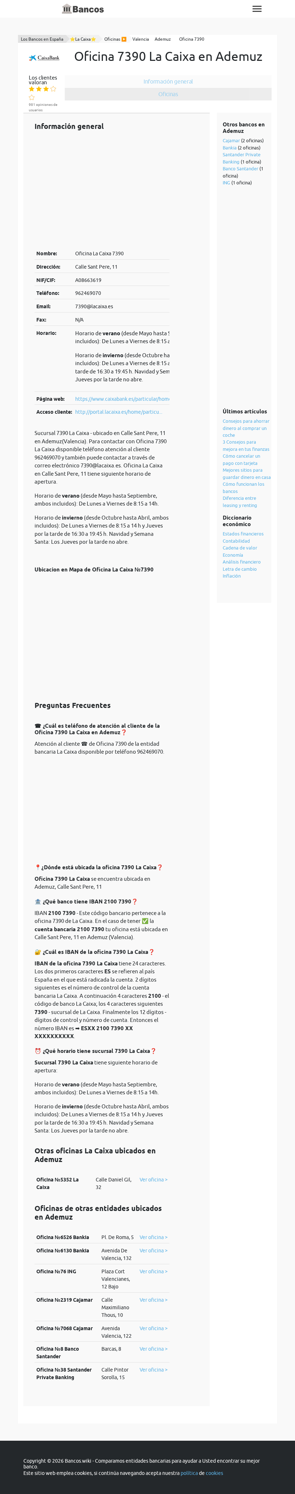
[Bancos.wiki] (83, 9)
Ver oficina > (154, 1180)
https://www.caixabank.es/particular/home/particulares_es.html (147, 399)
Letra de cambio (240, 569)
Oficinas (168, 94)
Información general (168, 81)
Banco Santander (240, 168)
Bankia (230, 148)
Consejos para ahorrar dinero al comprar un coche (246, 428)
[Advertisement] (102, 190)
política (189, 1473)
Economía (233, 555)
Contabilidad (236, 541)
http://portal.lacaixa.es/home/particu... (118, 412)
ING (226, 182)
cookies (214, 1473)
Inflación (232, 576)
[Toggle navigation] (257, 9)
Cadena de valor (240, 548)
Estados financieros (243, 534)
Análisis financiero (242, 562)
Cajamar (231, 140)
